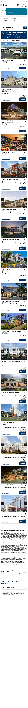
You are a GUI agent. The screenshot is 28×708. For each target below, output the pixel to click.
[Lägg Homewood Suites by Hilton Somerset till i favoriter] (25, 393)
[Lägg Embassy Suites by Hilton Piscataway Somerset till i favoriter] (25, 455)
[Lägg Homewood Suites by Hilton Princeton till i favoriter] (25, 238)
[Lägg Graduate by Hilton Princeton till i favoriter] (25, 151)
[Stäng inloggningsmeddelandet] (26, 8)
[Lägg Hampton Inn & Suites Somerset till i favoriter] (25, 423)
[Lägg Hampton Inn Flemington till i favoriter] (25, 59)
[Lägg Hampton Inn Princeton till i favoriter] (25, 270)
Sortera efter (5, 18)
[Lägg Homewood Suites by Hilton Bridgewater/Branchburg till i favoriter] (25, 119)
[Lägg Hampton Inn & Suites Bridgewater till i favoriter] (25, 178)
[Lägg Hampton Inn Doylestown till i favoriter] (25, 514)
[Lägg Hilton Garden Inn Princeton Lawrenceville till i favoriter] (25, 332)
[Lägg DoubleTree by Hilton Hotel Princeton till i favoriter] (25, 302)
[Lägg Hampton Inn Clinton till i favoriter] (25, 87)
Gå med (22, 6)
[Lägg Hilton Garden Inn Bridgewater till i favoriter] (25, 208)
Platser (2, 10)
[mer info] (25, 62)
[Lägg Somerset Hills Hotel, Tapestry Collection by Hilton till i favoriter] (25, 362)
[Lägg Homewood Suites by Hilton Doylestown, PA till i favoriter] (25, 485)
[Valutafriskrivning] (17, 18)
